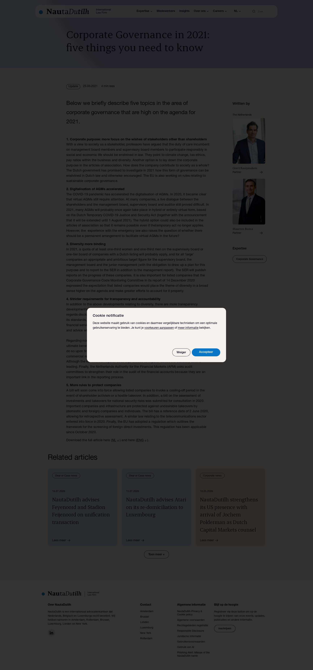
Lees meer (59, 540)
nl (236, 11)
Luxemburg (146, 628)
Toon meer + (156, 554)
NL (114, 440)
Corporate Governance (249, 259)
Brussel (144, 617)
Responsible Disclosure (190, 631)
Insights (184, 11)
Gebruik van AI (185, 647)
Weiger (181, 352)
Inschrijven (224, 628)
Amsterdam (146, 611)
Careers (218, 11)
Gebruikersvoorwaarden (191, 642)
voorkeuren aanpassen (159, 328)
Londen (144, 622)
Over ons (200, 11)
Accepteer (206, 352)
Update (73, 86)
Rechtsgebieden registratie (192, 625)
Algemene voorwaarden (191, 620)
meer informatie (188, 328)
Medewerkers (166, 11)
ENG (140, 440)
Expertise (143, 11)
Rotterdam (146, 638)
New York (145, 633)
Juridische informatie (189, 636)
